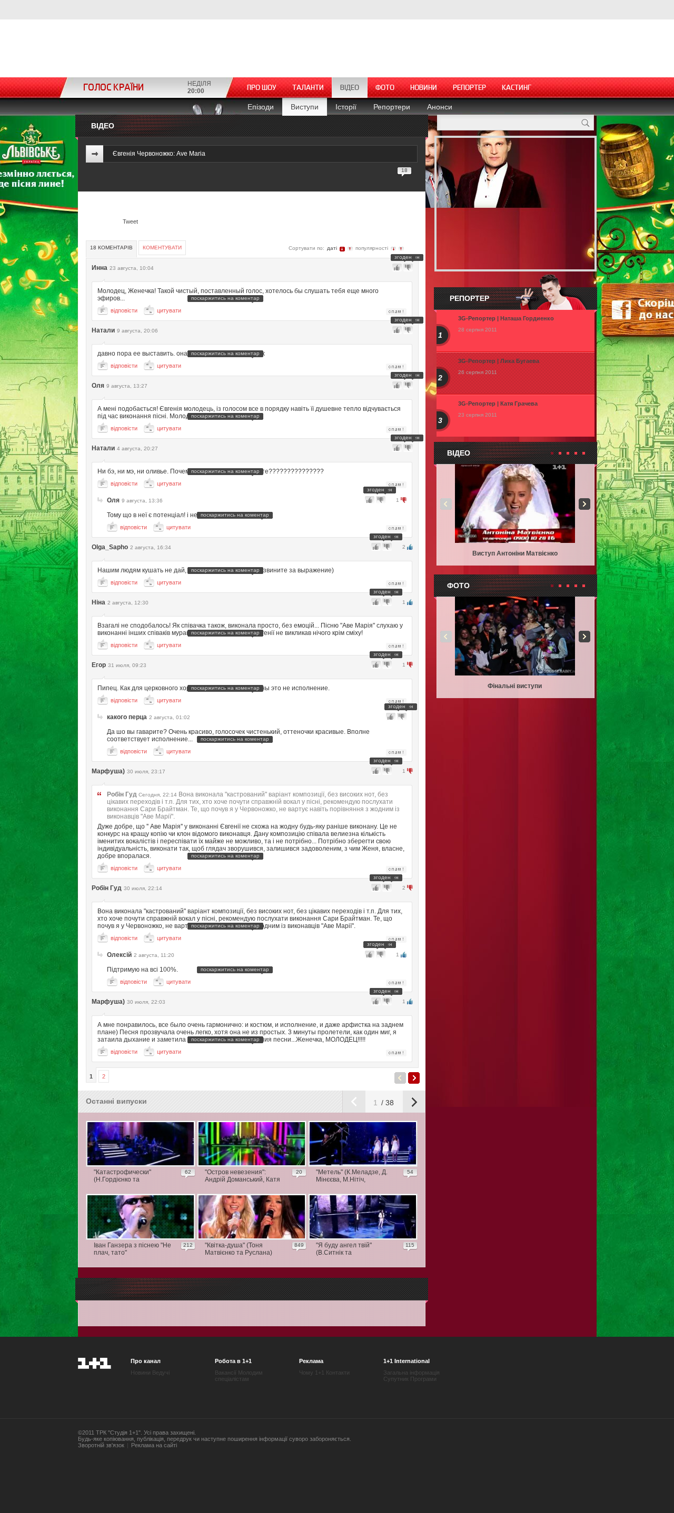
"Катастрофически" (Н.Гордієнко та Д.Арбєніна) (122, 1176)
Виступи (305, 107)
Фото (384, 88)
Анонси (439, 107)
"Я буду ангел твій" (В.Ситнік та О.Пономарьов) (344, 1249)
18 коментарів (111, 247)
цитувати (169, 310)
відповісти (124, 310)
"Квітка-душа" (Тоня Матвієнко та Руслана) (238, 1249)
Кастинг (516, 88)
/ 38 (386, 1102)
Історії (345, 107)
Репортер (469, 88)
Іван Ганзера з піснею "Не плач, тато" (132, 1249)
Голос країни (113, 88)
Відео (349, 88)
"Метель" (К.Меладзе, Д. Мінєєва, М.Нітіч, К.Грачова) (352, 1176)
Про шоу (261, 88)
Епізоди (260, 107)
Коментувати (162, 247)
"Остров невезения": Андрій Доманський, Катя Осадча (242, 1176)
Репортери (391, 107)
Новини (423, 88)
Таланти (308, 88)
